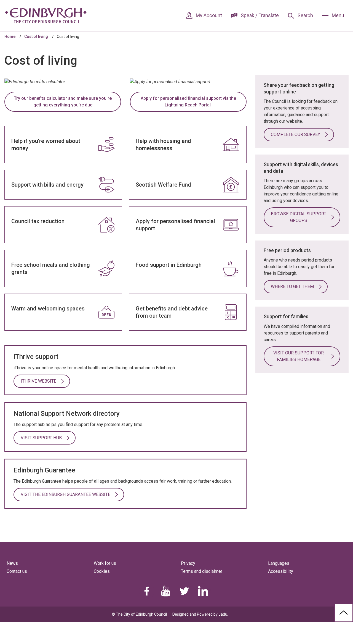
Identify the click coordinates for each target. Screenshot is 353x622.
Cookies (102, 571)
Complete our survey (295, 134)
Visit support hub (41, 437)
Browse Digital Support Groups (298, 217)
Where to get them (292, 286)
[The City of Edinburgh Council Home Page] (45, 15)
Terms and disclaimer (201, 571)
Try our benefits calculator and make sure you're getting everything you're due (63, 102)
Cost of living (36, 36)
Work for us (105, 563)
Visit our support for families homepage (298, 356)
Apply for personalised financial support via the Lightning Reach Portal (188, 102)
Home (9, 36)
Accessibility (280, 571)
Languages (278, 563)
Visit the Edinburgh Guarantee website (65, 494)
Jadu (222, 614)
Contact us (17, 571)
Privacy (188, 563)
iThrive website (38, 381)
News (12, 563)
